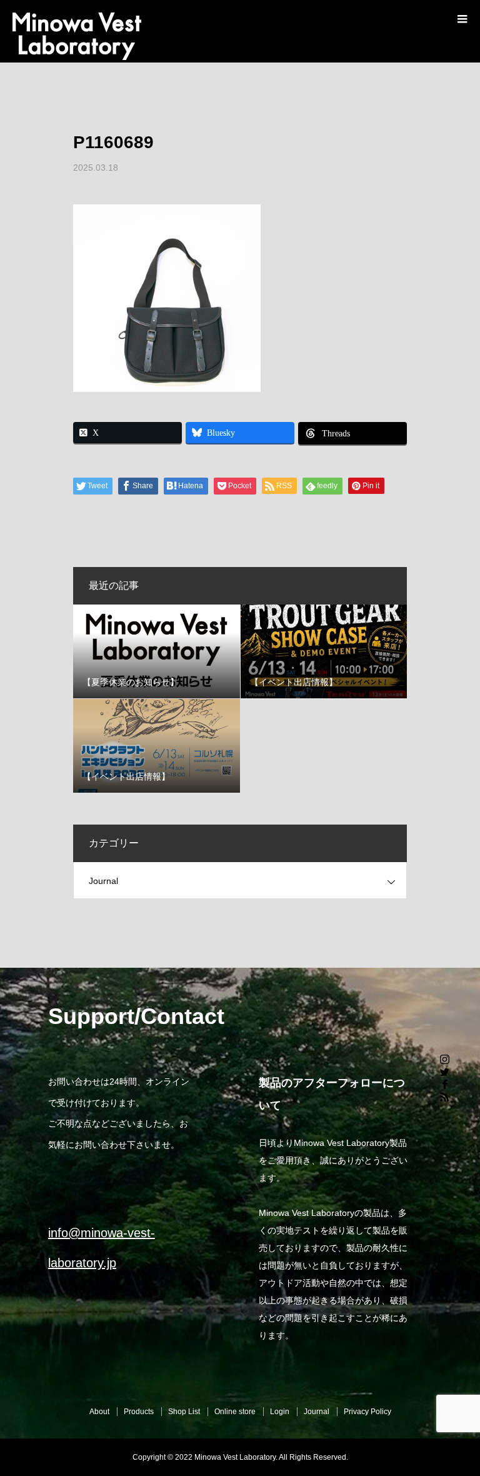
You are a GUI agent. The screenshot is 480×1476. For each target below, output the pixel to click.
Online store (235, 1411)
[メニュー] (461, 19)
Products (139, 1411)
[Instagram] (444, 1059)
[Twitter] (444, 1071)
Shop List (184, 1411)
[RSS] (444, 1096)
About (99, 1411)
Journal (103, 881)
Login (279, 1411)
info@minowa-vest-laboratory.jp (101, 1248)
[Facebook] (444, 1084)
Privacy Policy (367, 1411)
